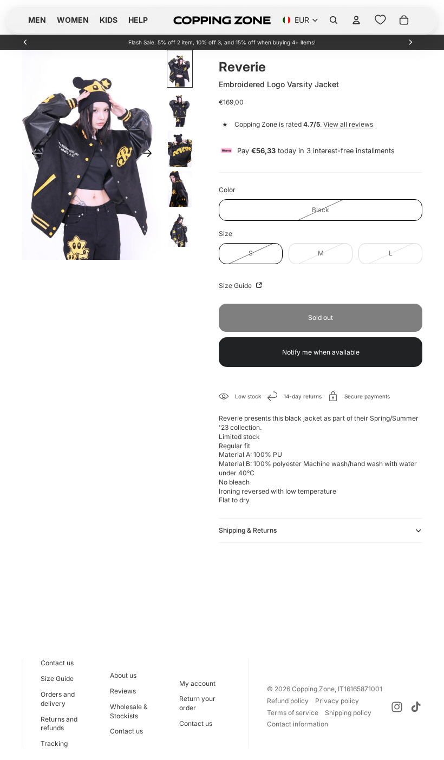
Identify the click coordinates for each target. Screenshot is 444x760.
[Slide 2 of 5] (180, 109)
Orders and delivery (58, 698)
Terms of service (292, 713)
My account (197, 683)
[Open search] (333, 20)
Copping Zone (313, 689)
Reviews (123, 691)
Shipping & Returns (248, 530)
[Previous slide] (25, 42)
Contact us (57, 663)
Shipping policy (348, 713)
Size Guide (236, 285)
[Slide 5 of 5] (180, 229)
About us (123, 675)
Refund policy (288, 701)
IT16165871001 (360, 689)
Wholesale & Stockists (129, 711)
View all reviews (348, 124)
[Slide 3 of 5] (180, 149)
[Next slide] (410, 42)
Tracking (54, 743)
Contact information (297, 724)
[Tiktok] (415, 706)
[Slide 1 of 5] (180, 69)
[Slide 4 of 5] (180, 189)
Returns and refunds (59, 723)
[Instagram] (396, 706)
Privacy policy (337, 701)
